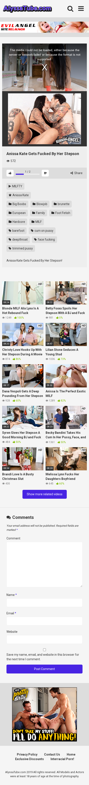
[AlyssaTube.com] (27, 9)
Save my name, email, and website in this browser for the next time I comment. (42, 657)
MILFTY (16, 186)
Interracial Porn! (62, 759)
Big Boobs (19, 204)
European (19, 213)
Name (11, 595)
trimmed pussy (22, 248)
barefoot (18, 230)
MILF (38, 221)
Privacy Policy (27, 754)
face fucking (46, 239)
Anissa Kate (20, 195)
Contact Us (52, 754)
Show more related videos (44, 494)
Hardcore (18, 221)
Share (78, 173)
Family (40, 213)
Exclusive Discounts (29, 759)
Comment (13, 538)
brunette (63, 204)
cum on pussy (43, 230)
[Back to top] (81, 776)
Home (71, 754)
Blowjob (41, 204)
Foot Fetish (62, 213)
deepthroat (20, 239)
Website (11, 631)
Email (11, 613)
